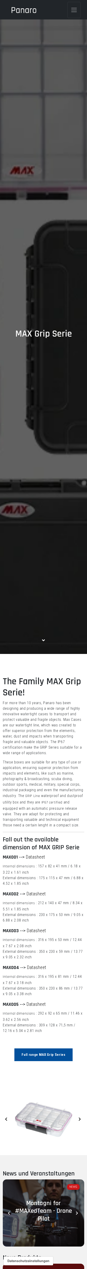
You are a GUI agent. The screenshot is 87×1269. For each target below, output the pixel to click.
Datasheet (35, 857)
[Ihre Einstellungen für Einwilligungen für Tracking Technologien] (28, 1260)
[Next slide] (80, 1119)
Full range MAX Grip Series (43, 1055)
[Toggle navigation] (74, 10)
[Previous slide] (7, 1119)
